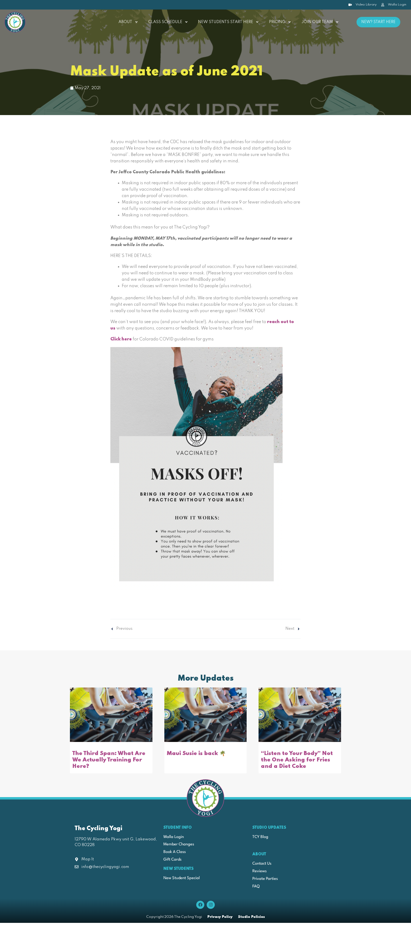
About (125, 22)
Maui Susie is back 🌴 (196, 753)
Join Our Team (317, 22)
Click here (121, 339)
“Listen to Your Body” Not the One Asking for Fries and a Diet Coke (297, 760)
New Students (178, 869)
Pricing (277, 22)
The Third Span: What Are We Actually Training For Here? (108, 760)
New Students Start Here (225, 22)
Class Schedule (165, 22)
